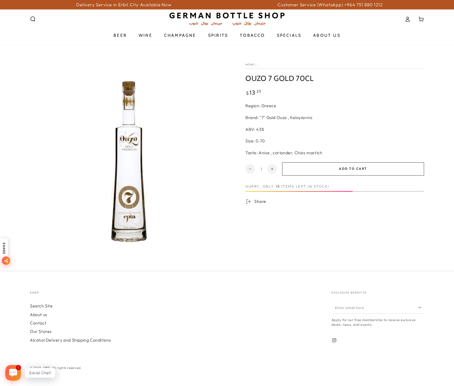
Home (249, 64)
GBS (46, 368)
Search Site (41, 305)
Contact (38, 323)
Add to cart (353, 169)
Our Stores (41, 331)
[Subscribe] (421, 307)
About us (38, 314)
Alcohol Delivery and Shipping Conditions (70, 340)
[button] (33, 19)
